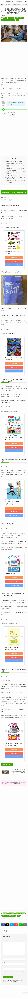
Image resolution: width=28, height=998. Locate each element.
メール (4, 962)
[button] (3, 924)
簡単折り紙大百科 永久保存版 (15, 163)
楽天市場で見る (14, 261)
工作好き (5, 917)
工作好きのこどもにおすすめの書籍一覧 (14, 161)
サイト (4, 967)
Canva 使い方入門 (11, 175)
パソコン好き (11, 917)
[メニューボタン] (2, 2)
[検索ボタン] (26, 2)
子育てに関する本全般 (19, 17)
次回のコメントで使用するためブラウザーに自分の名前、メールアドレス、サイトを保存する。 (14, 972)
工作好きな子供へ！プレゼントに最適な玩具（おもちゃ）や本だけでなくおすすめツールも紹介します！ (17, 771)
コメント (5, 940)
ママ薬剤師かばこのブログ (14, 2)
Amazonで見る (14, 257)
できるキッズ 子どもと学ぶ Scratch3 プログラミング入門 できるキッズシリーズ (14, 437)
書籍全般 (4, 17)
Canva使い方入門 (10, 573)
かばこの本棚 (10, 17)
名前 (4, 957)
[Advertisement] (14, 58)
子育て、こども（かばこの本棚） (8, 19)
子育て (17, 19)
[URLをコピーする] (25, 924)
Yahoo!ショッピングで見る (14, 264)
